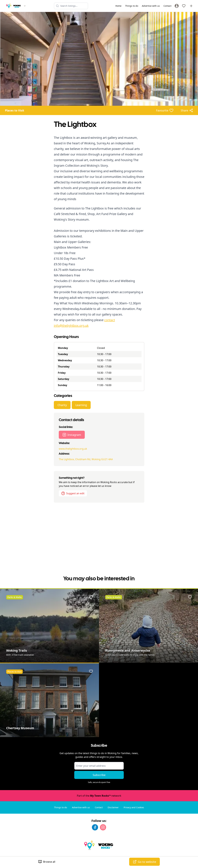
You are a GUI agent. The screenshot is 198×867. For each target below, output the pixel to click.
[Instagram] (103, 827)
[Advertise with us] (191, 6)
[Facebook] (95, 827)
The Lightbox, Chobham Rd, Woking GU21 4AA (86, 459)
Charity (62, 405)
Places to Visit (14, 110)
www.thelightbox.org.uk (73, 448)
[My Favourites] (184, 6)
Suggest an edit (75, 493)
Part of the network (99, 795)
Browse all (49, 861)
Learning (81, 405)
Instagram (74, 435)
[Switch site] (25, 6)
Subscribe (99, 775)
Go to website (147, 862)
